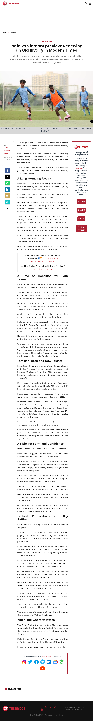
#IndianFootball (50, 258)
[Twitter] (7, 176)
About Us (81, 707)
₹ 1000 (81, 218)
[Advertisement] (46, 22)
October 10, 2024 (43, 269)
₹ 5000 (81, 201)
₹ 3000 (81, 210)
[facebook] (7, 170)
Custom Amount (81, 228)
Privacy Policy (69, 707)
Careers (78, 709)
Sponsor (79, 168)
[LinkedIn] (7, 189)
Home (5, 33)
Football (46, 41)
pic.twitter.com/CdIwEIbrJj (43, 261)
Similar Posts (14, 689)
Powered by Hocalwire (54, 715)
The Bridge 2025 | (37, 715)
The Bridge (46, 656)
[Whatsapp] (7, 183)
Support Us (68, 709)
